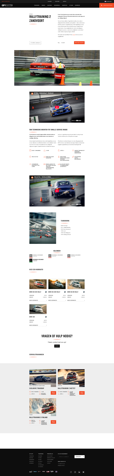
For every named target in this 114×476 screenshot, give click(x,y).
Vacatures (57, 1)
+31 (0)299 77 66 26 (61, 463)
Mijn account (50, 456)
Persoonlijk (50, 453)
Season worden (50, 459)
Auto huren (49, 461)
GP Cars (71, 5)
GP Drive (40, 457)
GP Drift (40, 459)
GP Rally (40, 463)
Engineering (31, 459)
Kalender (50, 1)
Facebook (71, 472)
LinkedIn (79, 472)
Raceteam (31, 457)
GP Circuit (40, 461)
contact (74, 34)
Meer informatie (33, 300)
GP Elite (31, 453)
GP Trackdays (41, 464)
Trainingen (31, 456)
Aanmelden (78, 456)
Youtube (83, 472)
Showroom (77, 5)
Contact (64, 1)
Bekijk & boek (53, 393)
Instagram (75, 472)
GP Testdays (40, 466)
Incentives (31, 461)
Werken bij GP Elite (51, 457)
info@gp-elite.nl (61, 465)
